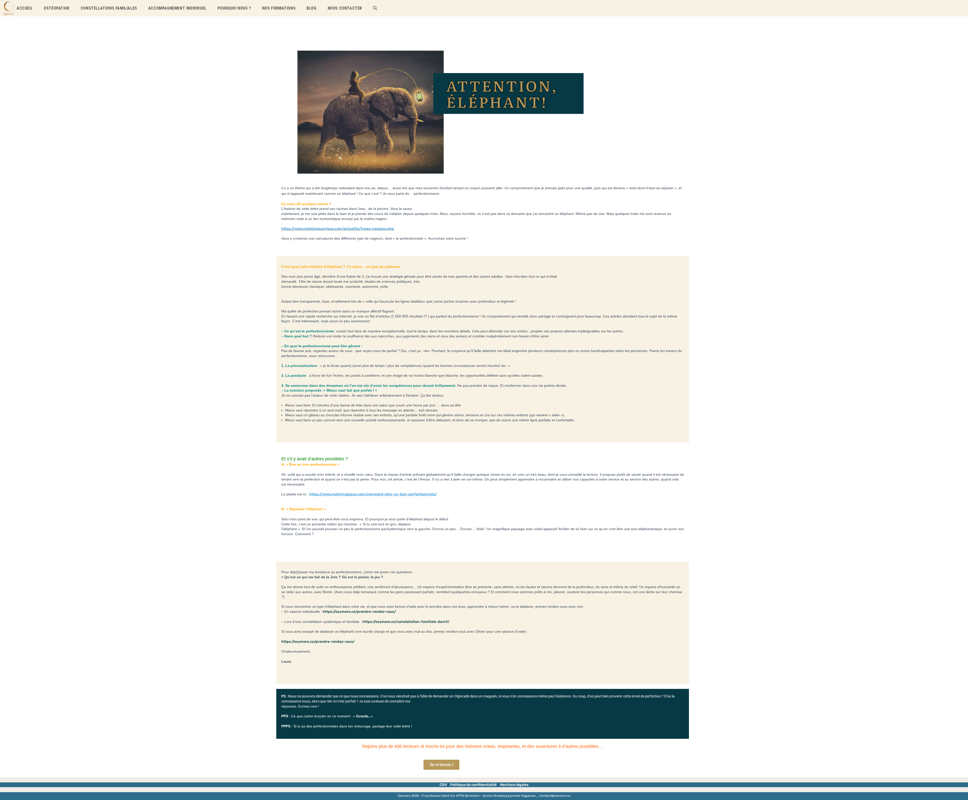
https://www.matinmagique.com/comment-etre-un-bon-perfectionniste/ (373, 494)
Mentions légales (514, 785)
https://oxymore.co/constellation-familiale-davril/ (405, 622)
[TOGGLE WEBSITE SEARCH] (375, 8)
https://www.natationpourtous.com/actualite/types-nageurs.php (337, 229)
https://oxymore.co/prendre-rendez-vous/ (359, 612)
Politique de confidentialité (473, 785)
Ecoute (362, 716)
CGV (444, 785)
